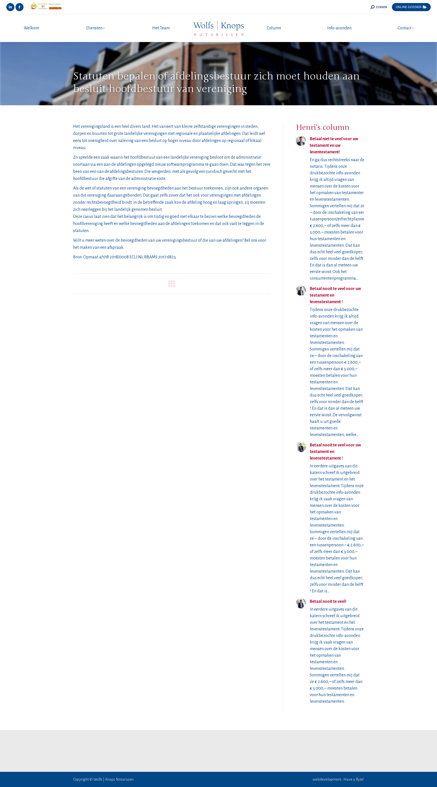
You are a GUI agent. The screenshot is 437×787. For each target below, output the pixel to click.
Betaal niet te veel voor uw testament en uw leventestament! (334, 145)
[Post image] (301, 141)
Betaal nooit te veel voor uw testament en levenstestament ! (335, 295)
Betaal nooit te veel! (328, 601)
